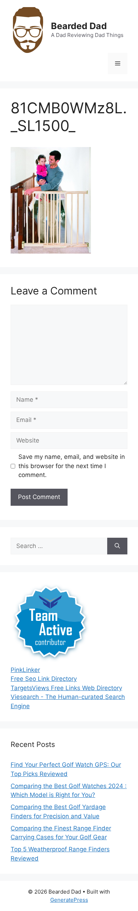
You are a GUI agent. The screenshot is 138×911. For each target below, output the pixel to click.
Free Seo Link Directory (44, 678)
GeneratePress (69, 899)
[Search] (117, 546)
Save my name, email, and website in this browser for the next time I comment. (71, 465)
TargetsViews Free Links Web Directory (66, 688)
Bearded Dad (79, 26)
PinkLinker (25, 669)
